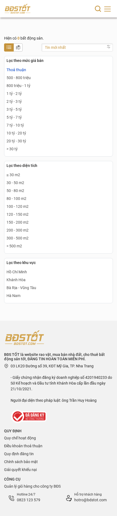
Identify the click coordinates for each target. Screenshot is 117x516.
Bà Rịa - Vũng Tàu (21, 288)
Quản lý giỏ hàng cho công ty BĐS (32, 486)
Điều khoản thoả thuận (23, 446)
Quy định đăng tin (19, 454)
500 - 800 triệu (19, 78)
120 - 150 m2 (18, 214)
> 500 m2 (14, 246)
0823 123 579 (28, 500)
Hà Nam (13, 295)
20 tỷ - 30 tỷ (16, 141)
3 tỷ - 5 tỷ (14, 109)
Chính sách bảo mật (21, 462)
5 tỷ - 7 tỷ (14, 117)
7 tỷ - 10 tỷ (15, 125)
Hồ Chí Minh (17, 272)
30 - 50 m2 (15, 183)
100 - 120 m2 (18, 206)
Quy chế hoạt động (20, 438)
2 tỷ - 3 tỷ (14, 101)
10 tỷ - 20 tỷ (16, 133)
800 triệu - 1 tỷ (18, 85)
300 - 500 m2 (18, 238)
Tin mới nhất (55, 47)
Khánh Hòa (16, 280)
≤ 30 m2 (13, 175)
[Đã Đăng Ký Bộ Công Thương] (29, 416)
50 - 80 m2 (15, 190)
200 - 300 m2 (18, 230)
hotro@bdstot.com (90, 500)
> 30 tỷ (12, 149)
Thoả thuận (16, 70)
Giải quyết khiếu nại (20, 469)
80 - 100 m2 (16, 198)
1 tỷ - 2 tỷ (14, 93)
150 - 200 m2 (18, 222)
